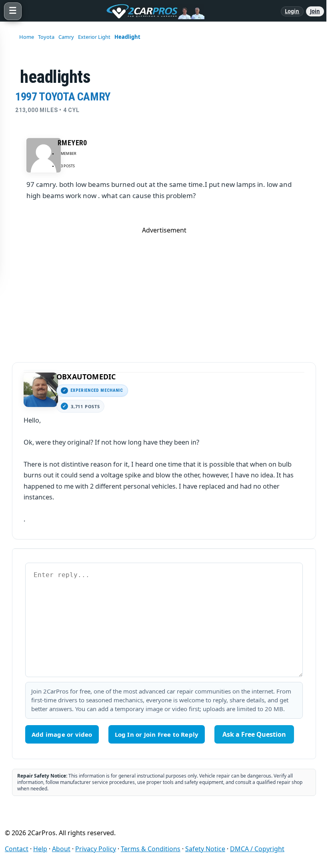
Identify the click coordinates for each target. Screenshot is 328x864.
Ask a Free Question (254, 734)
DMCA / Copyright (257, 848)
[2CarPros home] (151, 11)
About (61, 848)
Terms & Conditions (150, 848)
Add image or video (62, 734)
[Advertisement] (164, 291)
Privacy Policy (95, 848)
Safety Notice (205, 848)
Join (315, 11)
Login (292, 11)
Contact (16, 848)
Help (40, 848)
